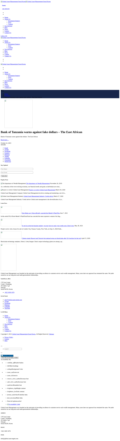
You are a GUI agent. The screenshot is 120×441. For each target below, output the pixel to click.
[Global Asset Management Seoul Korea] (26, 1)
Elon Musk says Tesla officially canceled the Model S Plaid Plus (41, 213)
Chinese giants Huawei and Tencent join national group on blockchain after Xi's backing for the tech (51, 238)
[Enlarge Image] (18, 127)
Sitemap (51, 334)
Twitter (6, 301)
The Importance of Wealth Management (38, 183)
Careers (10, 24)
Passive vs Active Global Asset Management (42, 190)
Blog (5, 326)
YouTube (7, 308)
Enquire (4, 5)
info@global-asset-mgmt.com (13, 300)
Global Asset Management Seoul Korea (23, 334)
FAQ (9, 22)
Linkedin (7, 306)
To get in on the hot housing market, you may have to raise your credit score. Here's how (48, 226)
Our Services (8, 324)
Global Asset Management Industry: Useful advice (38, 196)
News (6, 327)
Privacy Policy (8, 337)
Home (6, 315)
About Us (7, 317)
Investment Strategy (14, 21)
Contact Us (7, 331)
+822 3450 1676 (5, 8)
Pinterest (7, 305)
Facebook (7, 303)
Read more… (5, 140)
